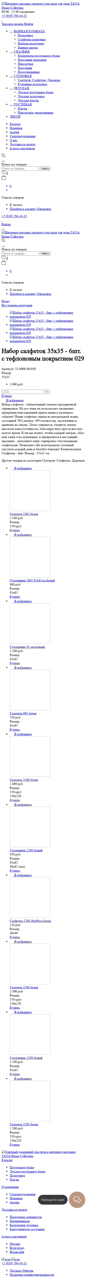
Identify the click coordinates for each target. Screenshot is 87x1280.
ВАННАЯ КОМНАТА (29, 31)
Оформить (44, 209)
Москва (15, 1244)
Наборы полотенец (31, 43)
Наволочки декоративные (35, 112)
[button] (13, 400)
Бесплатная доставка (24, 1225)
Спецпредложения (22, 136)
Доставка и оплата (22, 144)
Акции (14, 132)
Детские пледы (28, 100)
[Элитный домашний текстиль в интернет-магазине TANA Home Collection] (43, 8)
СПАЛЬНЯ (22, 51)
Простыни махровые (32, 60)
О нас (14, 140)
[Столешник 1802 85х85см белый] (30, 576)
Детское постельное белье (35, 92)
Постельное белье (22, 1167)
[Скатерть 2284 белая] (30, 1120)
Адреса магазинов (22, 148)
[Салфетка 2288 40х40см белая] (30, 917)
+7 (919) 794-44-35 (14, 16)
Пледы (22, 108)
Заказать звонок (13, 24)
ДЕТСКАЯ (21, 88)
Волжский (17, 1252)
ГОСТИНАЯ (23, 104)
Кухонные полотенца (32, 84)
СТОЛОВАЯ (23, 76)
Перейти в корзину (23, 209)
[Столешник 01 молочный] (30, 643)
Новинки (16, 128)
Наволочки (25, 64)
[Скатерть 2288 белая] (30, 983)
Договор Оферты (21, 1270)
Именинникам (20, 1221)
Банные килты (28, 47)
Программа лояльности (26, 1217)
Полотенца (25, 35)
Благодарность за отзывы (27, 1229)
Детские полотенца (31, 96)
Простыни (25, 68)
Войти (28, 24)
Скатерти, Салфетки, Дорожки (39, 80)
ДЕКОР (15, 116)
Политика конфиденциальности (32, 1275)
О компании (10, 1187)
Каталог (15, 124)
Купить (7, 396)
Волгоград (17, 1248)
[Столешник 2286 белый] (30, 846)
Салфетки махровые (32, 39)
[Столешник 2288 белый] (30, 1054)
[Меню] (3, 229)
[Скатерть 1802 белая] (30, 510)
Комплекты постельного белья (39, 56)
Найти (45, 168)
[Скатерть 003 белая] (30, 709)
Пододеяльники (29, 72)
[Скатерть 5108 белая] (30, 776)
